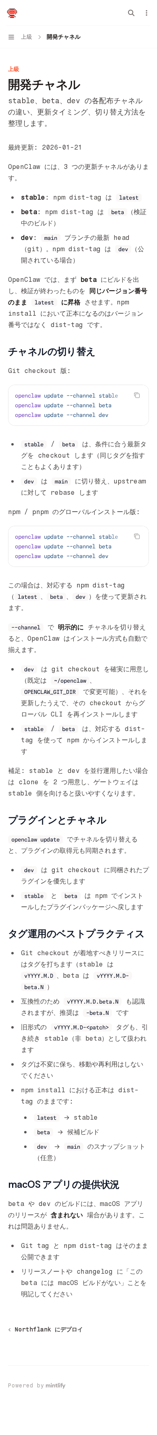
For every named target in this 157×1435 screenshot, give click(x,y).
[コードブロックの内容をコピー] (137, 395)
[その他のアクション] (147, 13)
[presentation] (78, 405)
